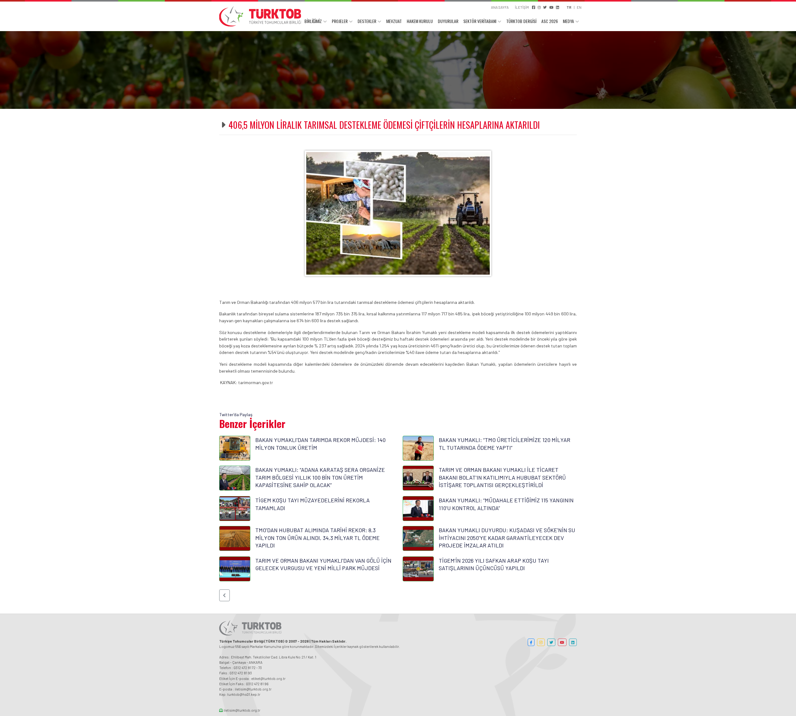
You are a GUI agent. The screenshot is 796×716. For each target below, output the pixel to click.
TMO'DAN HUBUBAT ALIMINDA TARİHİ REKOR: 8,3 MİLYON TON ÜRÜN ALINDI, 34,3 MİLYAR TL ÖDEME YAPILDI (317, 538)
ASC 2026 (549, 21)
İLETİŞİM (522, 7)
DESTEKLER (367, 21)
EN (579, 7)
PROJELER (340, 21)
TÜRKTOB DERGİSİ (521, 21)
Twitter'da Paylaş (235, 414)
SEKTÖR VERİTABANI (479, 21)
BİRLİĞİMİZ (313, 21)
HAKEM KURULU (420, 21)
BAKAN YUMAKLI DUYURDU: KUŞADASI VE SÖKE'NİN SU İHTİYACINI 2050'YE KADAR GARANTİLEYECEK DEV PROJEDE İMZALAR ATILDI (507, 538)
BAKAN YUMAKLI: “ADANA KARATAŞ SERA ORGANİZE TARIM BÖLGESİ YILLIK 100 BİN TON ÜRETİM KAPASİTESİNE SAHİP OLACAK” (320, 477)
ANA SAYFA (500, 7)
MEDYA (568, 21)
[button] (224, 595)
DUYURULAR (448, 21)
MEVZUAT (394, 21)
